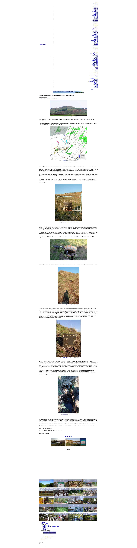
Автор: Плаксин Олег (43, 97)
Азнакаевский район (52, 98)
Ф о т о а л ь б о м (68, 436)
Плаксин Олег (65, 116)
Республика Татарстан (43, 98)
